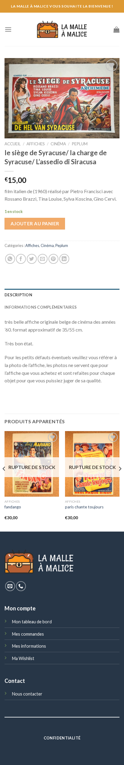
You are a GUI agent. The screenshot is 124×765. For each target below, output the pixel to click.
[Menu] (8, 29)
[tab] (62, 295)
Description (18, 294)
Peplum (80, 143)
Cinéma (58, 143)
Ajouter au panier (35, 223)
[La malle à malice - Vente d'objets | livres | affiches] (62, 29)
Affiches (35, 143)
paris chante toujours (84, 506)
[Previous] (4, 480)
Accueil (13, 143)
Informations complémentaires (41, 307)
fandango (13, 506)
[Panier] (116, 29)
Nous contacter (27, 693)
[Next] (120, 480)
